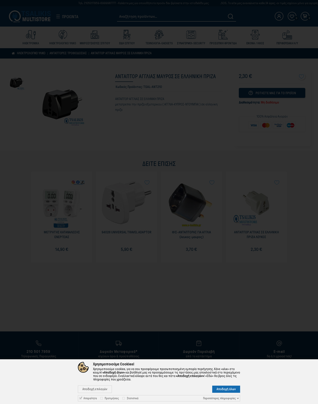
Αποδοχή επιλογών (94, 389)
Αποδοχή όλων (226, 389)
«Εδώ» (209, 376)
